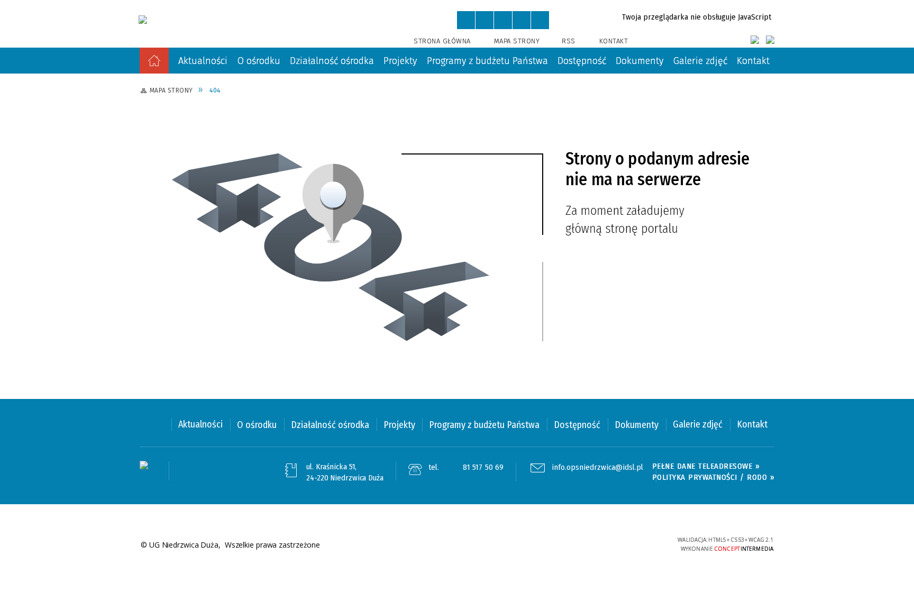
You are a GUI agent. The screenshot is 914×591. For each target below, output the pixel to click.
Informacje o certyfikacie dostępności (456, 545)
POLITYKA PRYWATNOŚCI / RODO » (713, 477)
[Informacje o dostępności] (484, 20)
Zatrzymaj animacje (466, 20)
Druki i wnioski (189, 95)
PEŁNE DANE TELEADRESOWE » (706, 466)
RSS (568, 41)
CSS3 (608, 544)
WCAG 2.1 (640, 543)
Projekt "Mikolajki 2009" (206, 168)
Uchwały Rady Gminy (507, 95)
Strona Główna (442, 41)
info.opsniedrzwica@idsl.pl (597, 467)
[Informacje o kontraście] (540, 20)
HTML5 (592, 544)
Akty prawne (336, 95)
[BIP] (770, 39)
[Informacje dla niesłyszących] (522, 20)
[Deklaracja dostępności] (503, 20)
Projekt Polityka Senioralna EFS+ (683, 168)
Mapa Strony (517, 41)
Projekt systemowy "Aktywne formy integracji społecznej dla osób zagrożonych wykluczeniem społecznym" (378, 186)
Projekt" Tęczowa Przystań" (519, 168)
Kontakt (613, 41)
